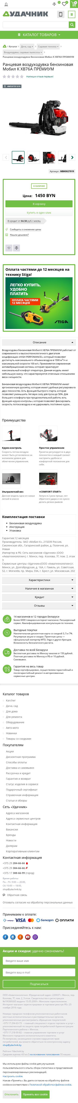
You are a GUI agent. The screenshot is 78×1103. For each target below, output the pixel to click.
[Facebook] (5, 937)
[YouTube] (27, 937)
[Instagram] (35, 937)
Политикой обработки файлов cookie (50, 1084)
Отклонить (12, 1094)
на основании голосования (44, 1054)
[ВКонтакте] (13, 937)
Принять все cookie (35, 1094)
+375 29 (14, 863)
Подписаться (39, 984)
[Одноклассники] (20, 937)
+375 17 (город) (18, 873)
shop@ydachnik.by (12, 1045)
